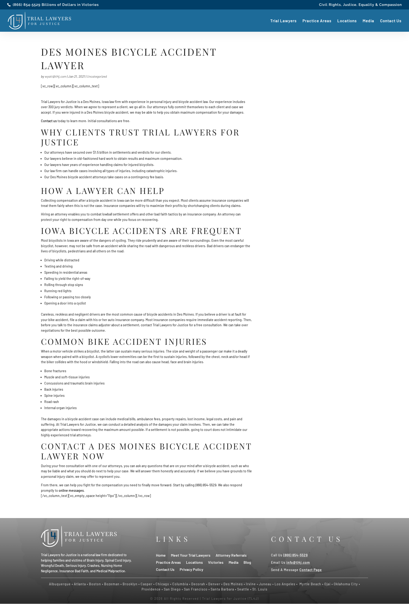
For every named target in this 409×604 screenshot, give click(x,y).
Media (368, 21)
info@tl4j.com (298, 562)
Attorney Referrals (231, 555)
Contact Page (310, 570)
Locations (347, 21)
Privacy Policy (191, 569)
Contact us (49, 121)
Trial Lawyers (283, 21)
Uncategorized (97, 76)
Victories (215, 562)
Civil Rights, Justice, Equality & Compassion (360, 5)
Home (161, 555)
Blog (247, 562)
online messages (71, 490)
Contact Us (390, 21)
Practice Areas (316, 21)
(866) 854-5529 (26, 5)
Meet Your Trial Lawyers (190, 555)
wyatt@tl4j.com (55, 76)
